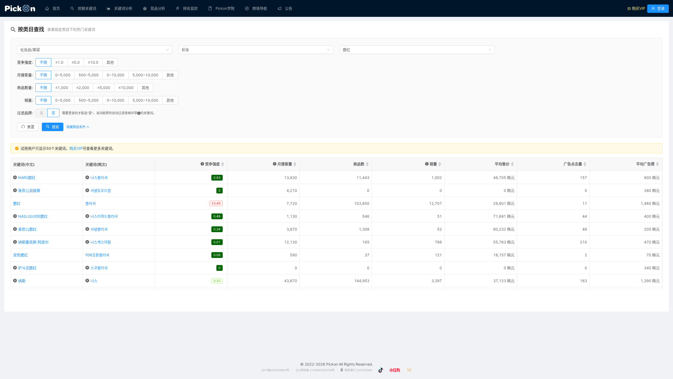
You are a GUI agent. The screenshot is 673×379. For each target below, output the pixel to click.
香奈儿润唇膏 (29, 190)
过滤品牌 (24, 113)
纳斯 (22, 280)
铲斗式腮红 (27, 268)
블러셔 (90, 203)
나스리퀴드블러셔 (104, 216)
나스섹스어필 (100, 242)
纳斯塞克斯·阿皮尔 (33, 242)
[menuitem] (52, 8)
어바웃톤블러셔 (97, 255)
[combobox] (94, 50)
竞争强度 (24, 62)
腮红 (17, 203)
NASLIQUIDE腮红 (33, 216)
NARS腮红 (26, 177)
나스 (93, 280)
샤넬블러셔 (99, 229)
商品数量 (24, 87)
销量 (24, 100)
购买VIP (76, 148)
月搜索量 (24, 75)
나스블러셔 (99, 177)
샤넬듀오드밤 (100, 190)
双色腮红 (20, 255)
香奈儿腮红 (27, 229)
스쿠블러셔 (99, 268)
